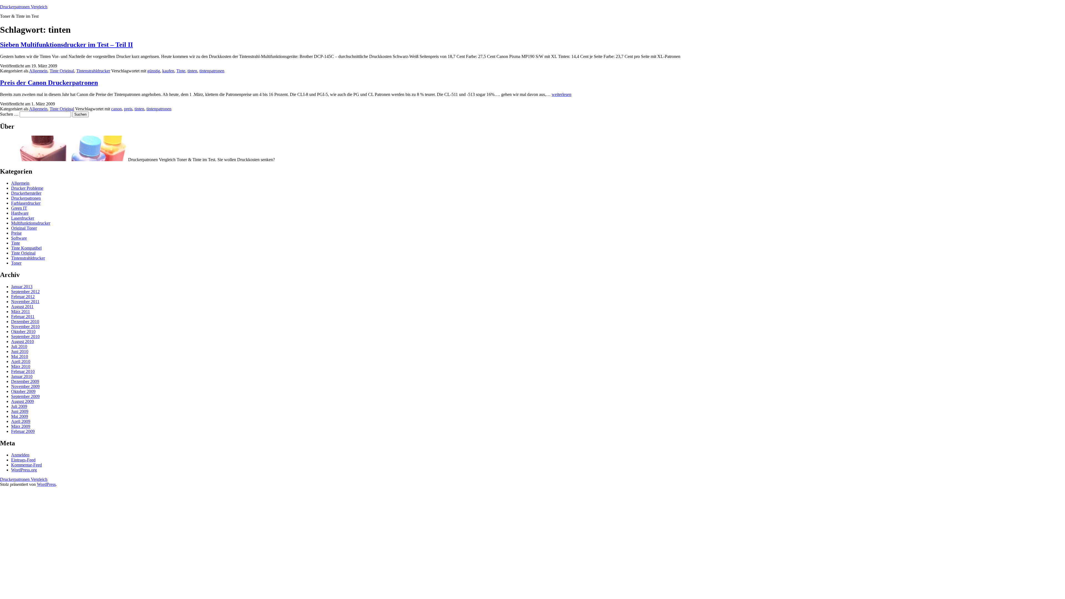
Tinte (180, 70)
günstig (153, 70)
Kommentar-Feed (26, 465)
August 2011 (22, 306)
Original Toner (24, 228)
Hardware (20, 213)
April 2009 (20, 421)
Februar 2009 (23, 431)
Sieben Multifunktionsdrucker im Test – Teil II (66, 44)
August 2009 (22, 401)
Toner (16, 263)
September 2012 (25, 291)
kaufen (168, 70)
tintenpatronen (211, 70)
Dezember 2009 (25, 381)
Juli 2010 (19, 346)
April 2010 (20, 361)
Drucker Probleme (27, 188)
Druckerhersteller (26, 193)
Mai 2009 (19, 416)
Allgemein (38, 70)
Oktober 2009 (23, 391)
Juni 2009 (19, 411)
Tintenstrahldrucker (93, 70)
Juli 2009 (19, 406)
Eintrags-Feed (23, 460)
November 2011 (25, 301)
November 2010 (25, 326)
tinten (192, 70)
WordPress (46, 484)
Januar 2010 (21, 376)
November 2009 (25, 386)
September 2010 (25, 336)
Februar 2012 (23, 296)
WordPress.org (24, 470)
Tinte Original (62, 70)
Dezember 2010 (25, 321)
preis (128, 108)
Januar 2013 (21, 286)
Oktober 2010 (23, 331)
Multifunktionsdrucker (30, 223)
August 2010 (22, 341)
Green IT (19, 208)
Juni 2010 (19, 351)
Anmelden (20, 455)
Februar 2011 (22, 316)
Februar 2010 (23, 371)
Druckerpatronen (26, 198)
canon (116, 108)
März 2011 (20, 311)
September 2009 (25, 396)
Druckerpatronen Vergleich (23, 6)
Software (19, 238)
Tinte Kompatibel (26, 248)
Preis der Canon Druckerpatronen (49, 82)
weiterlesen (561, 94)
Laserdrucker (22, 218)
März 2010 (20, 366)
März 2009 (20, 426)
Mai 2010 (19, 356)
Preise (16, 233)
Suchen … (9, 114)
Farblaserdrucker (25, 203)
